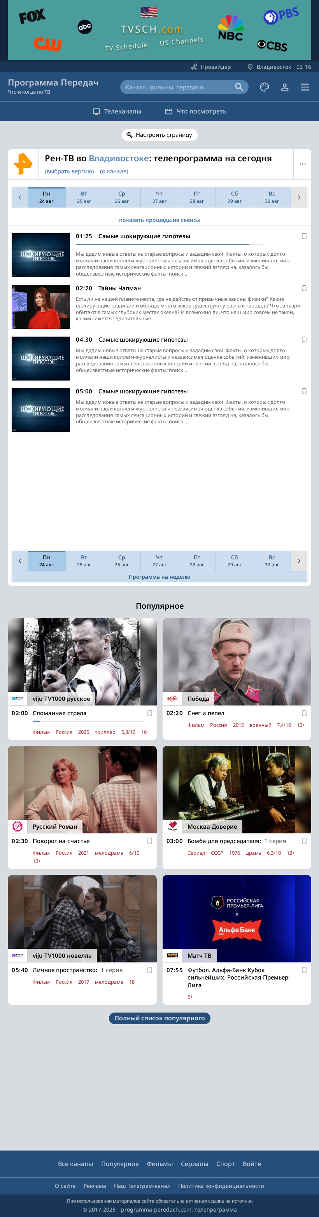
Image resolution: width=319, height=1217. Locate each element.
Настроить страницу (164, 134)
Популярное (120, 1163)
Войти (252, 1163)
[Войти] (285, 87)
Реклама (95, 1185)
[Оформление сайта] (264, 87)
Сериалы (195, 1163)
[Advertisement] (159, 493)
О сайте (65, 1185)
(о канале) (114, 171)
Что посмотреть (201, 111)
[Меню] (305, 87)
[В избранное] (304, 236)
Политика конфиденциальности (221, 1185)
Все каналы (75, 1163)
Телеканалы (123, 111)
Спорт (225, 1163)
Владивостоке (119, 158)
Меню (302, 164)
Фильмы (160, 1163)
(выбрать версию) (69, 171)
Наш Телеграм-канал (142, 1185)
